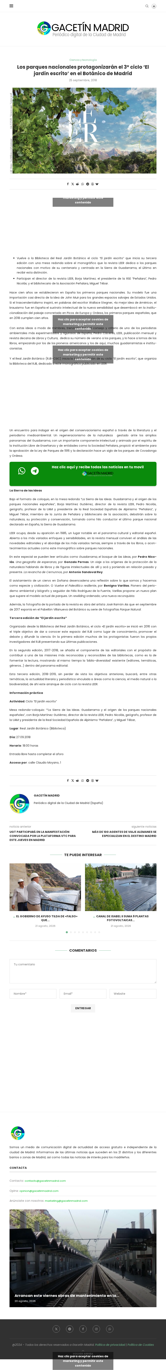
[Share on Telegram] (88, 184)
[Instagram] (96, 1329)
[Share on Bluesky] (97, 184)
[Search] (147, 6)
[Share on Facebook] (68, 184)
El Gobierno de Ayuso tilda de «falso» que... (47, 918)
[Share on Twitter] (72, 184)
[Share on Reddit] (77, 184)
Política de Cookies (141, 1345)
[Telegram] (69, 1329)
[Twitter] (56, 1329)
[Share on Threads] (92, 184)
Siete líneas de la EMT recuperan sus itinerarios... (61, 1295)
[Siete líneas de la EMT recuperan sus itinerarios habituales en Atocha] (83, 1258)
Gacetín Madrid (47, 796)
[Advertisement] (83, 398)
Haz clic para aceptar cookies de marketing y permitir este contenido (83, 197)
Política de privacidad (110, 1345)
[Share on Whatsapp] (82, 184)
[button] (15, 898)
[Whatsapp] (109, 1329)
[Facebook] (83, 1329)
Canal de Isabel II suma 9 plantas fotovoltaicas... (122, 918)
